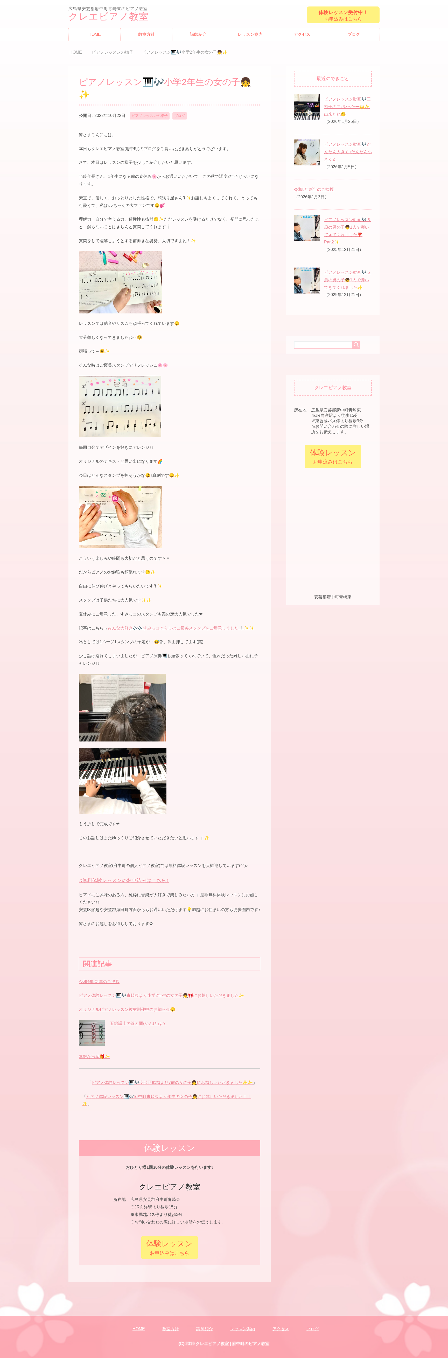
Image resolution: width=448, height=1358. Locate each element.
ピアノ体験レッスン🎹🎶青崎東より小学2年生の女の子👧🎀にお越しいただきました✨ (161, 995)
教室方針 (146, 34)
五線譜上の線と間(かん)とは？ (138, 1023)
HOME (94, 34)
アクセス (302, 34)
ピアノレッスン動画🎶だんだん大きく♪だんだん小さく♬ (348, 152)
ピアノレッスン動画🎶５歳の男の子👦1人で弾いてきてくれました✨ (347, 280)
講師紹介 (198, 34)
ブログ (354, 34)
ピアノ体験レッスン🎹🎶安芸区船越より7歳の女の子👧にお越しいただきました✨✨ (172, 1082)
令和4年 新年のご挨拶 (99, 981)
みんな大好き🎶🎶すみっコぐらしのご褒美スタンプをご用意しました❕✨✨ (181, 628)
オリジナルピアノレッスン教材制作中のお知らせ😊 (127, 1009)
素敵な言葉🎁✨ (94, 1056)
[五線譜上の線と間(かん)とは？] (92, 1043)
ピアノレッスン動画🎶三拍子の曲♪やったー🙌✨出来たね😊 (347, 106)
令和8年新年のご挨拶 (314, 189)
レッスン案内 (250, 34)
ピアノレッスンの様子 (149, 116)
